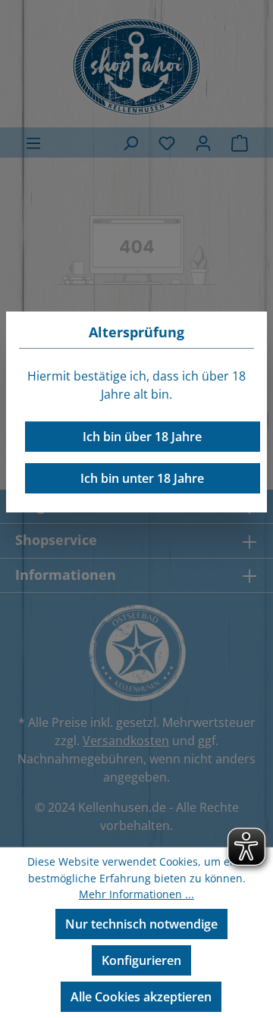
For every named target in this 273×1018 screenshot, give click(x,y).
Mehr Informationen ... (136, 894)
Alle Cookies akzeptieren (141, 996)
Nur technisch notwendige (141, 924)
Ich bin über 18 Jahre (142, 436)
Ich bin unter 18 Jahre (142, 478)
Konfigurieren (141, 960)
